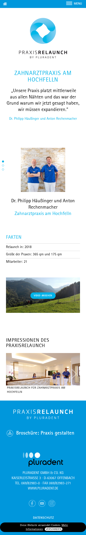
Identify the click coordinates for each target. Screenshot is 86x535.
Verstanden (53, 529)
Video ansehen (43, 296)
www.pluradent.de (43, 488)
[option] (43, 374)
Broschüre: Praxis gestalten (45, 433)
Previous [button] (12, 374)
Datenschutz (43, 517)
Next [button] (74, 374)
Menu (78, 3)
